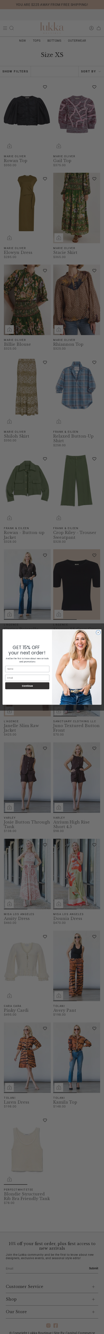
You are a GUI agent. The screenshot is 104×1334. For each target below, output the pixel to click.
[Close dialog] (98, 632)
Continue (27, 685)
